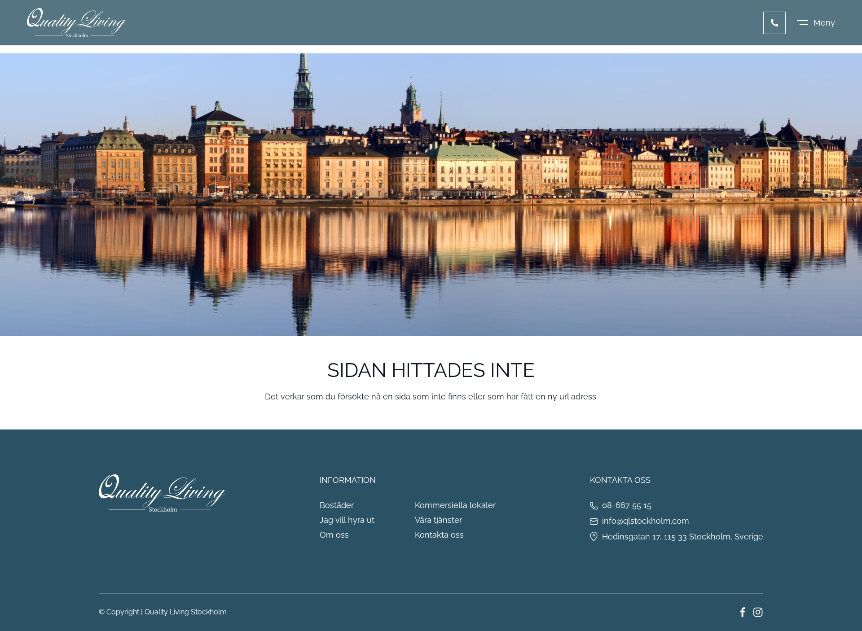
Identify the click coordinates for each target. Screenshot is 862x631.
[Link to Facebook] (742, 612)
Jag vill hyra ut (347, 520)
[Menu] (816, 22)
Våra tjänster (438, 520)
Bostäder (337, 505)
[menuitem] (816, 22)
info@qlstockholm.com (645, 521)
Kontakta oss (439, 534)
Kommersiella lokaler (455, 505)
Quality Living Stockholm (186, 612)
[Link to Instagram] (757, 612)
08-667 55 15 (774, 23)
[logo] (76, 22)
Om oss (334, 534)
